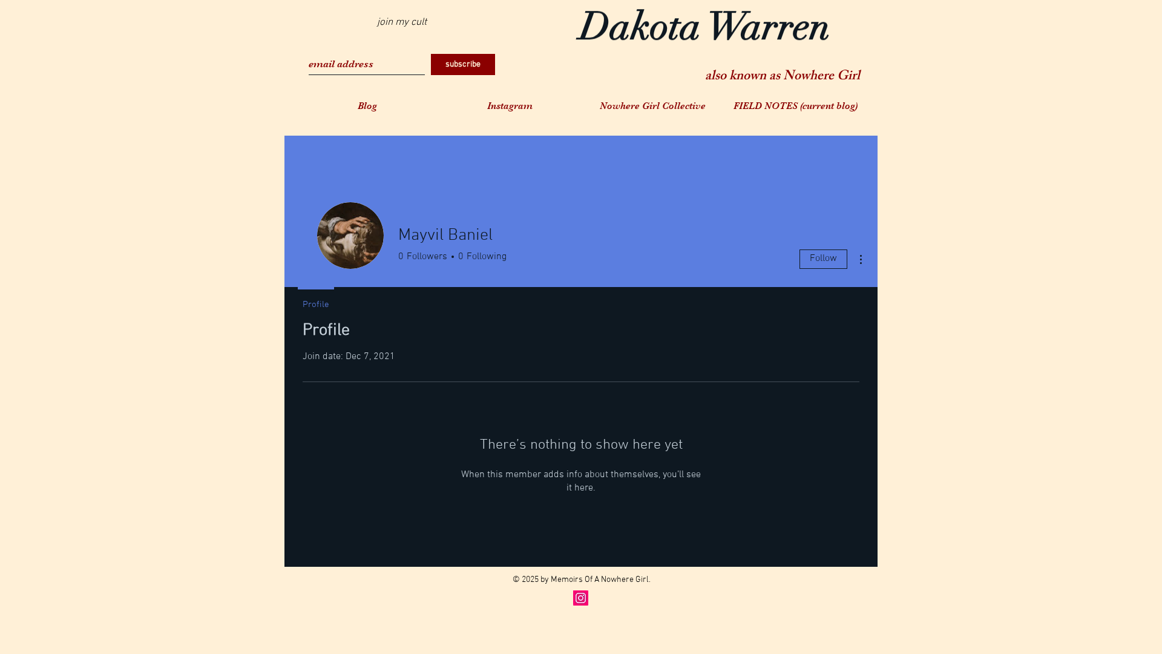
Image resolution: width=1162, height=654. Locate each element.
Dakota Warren (705, 30)
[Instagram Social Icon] (580, 598)
